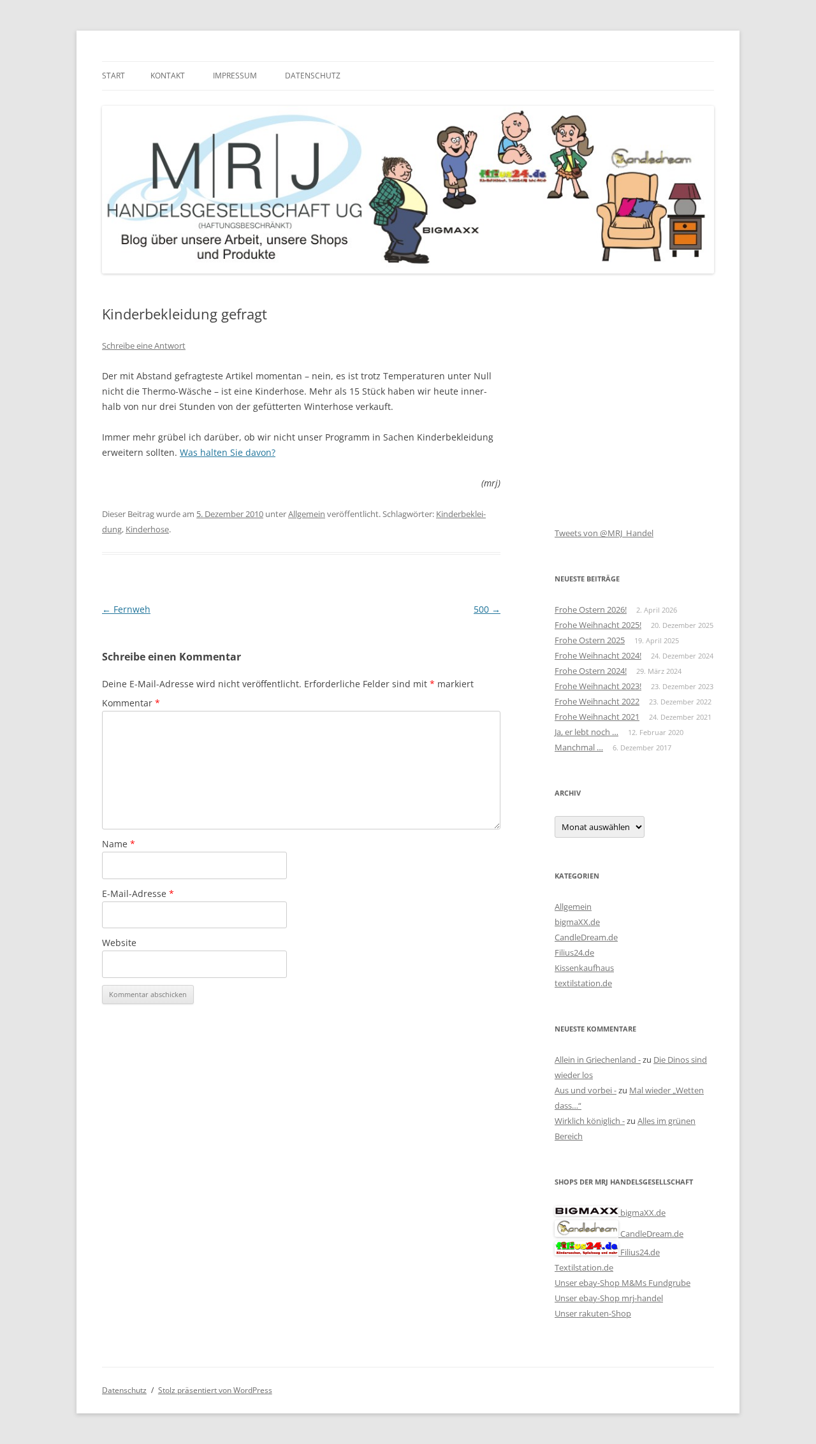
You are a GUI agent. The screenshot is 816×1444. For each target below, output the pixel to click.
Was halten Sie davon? (227, 452)
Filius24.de (574, 952)
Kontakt (167, 75)
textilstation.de (583, 983)
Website (119, 943)
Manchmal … (579, 747)
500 (487, 609)
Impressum (235, 75)
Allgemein (306, 514)
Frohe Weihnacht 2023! (598, 686)
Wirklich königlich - (590, 1121)
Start (113, 75)
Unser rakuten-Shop (593, 1313)
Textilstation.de (584, 1267)
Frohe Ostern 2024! (591, 670)
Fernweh (126, 609)
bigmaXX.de (577, 922)
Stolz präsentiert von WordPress (215, 1390)
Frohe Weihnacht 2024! (598, 655)
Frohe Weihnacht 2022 (597, 701)
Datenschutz (312, 75)
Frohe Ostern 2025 (590, 640)
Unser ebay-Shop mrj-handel (609, 1298)
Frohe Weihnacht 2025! (598, 625)
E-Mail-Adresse (138, 893)
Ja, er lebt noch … (586, 732)
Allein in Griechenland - (598, 1059)
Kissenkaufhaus (584, 968)
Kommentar (131, 703)
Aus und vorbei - (585, 1090)
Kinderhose (147, 529)
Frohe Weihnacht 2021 (597, 716)
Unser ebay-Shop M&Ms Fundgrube (622, 1282)
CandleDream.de (586, 937)
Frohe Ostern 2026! (591, 609)
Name (118, 844)
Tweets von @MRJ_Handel (604, 533)
